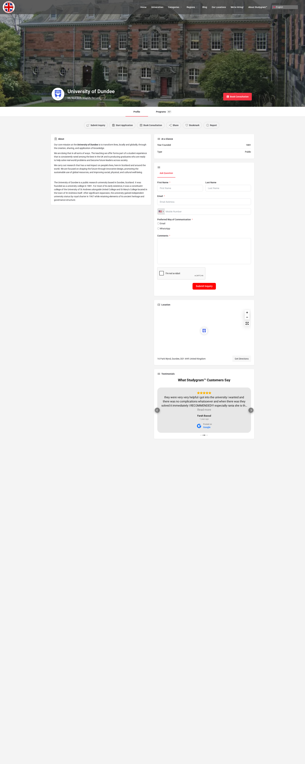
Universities (157, 7)
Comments (162, 235)
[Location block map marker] (204, 331)
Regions (191, 7)
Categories (173, 7)
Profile (136, 111)
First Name (162, 182)
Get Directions (242, 358)
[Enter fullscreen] (247, 323)
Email (160, 196)
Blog (204, 7)
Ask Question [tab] (166, 173)
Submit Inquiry (204, 286)
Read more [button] (204, 409)
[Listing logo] (58, 94)
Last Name (210, 182)
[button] (157, 410)
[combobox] (161, 211)
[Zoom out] (247, 317)
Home (143, 7)
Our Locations (219, 7)
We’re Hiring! (237, 7)
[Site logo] (9, 7)
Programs (163, 111)
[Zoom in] (247, 312)
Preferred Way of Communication (174, 219)
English (279, 7)
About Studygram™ (257, 7)
